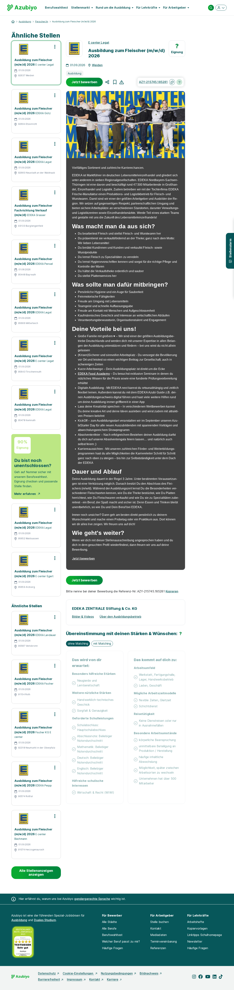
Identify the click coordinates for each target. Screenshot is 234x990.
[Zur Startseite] (22, 7)
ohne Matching (78, 643)
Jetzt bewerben (84, 82)
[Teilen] (107, 82)
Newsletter (194, 941)
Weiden (97, 65)
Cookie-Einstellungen (78, 973)
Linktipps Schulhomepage (204, 935)
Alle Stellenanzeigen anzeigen (36, 873)
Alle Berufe (109, 928)
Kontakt (155, 928)
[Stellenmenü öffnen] (54, 46)
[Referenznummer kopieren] (172, 82)
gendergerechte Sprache (92, 899)
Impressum (74, 979)
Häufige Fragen (112, 948)
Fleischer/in (41, 21)
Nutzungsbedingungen (117, 973)
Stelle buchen (159, 922)
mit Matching (102, 643)
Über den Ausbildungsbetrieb (120, 616)
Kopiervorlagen (197, 928)
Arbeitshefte (195, 922)
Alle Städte (109, 922)
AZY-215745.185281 (153, 82)
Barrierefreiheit (49, 979)
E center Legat (98, 42)
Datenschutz (47, 973)
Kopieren (172, 591)
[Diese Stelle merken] (114, 82)
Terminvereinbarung (163, 941)
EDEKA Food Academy (94, 373)
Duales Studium (45, 920)
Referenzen (158, 948)
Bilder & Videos (83, 616)
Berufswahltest (56, 7)
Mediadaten (158, 935)
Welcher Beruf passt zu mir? (121, 941)
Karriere (112, 979)
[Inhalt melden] (121, 82)
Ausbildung (25, 21)
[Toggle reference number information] (179, 82)
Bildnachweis (149, 973)
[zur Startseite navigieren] (13, 21)
